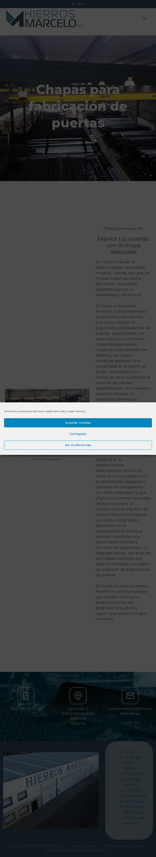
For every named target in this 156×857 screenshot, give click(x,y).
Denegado (78, 434)
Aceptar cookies (78, 423)
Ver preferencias (78, 445)
